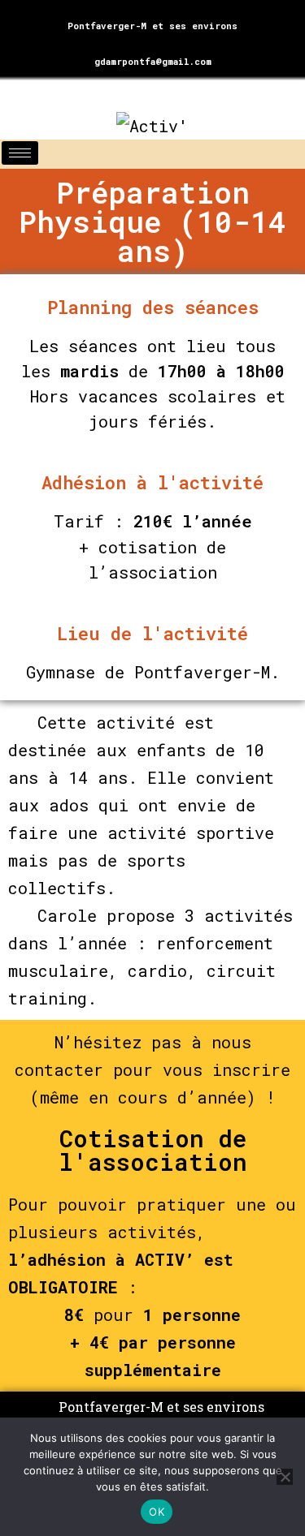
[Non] (285, 1477)
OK (156, 1511)
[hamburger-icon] (20, 153)
